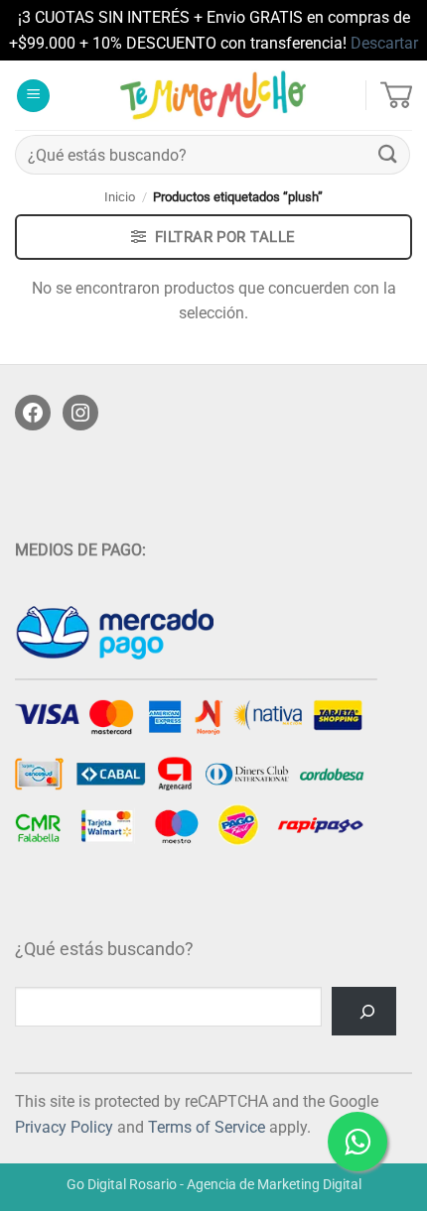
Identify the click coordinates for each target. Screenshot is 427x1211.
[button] (33, 95)
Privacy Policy (64, 1127)
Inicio (119, 196)
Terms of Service (206, 1127)
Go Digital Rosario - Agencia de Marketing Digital (214, 1184)
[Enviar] (388, 155)
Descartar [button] (384, 43)
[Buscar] (364, 1011)
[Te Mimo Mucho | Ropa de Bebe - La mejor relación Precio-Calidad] (214, 95)
